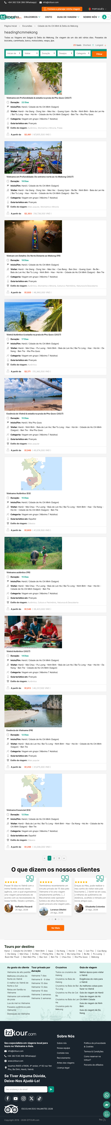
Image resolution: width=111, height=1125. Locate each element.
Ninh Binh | (42, 951)
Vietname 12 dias (39, 987)
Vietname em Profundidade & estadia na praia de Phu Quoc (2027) (39, 98)
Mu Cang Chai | (75, 954)
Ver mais (55, 928)
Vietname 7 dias (38, 975)
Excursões (27, 26)
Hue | (82, 951)
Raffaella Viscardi (24, 906)
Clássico (31, 523)
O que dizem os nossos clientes (55, 869)
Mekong (96, 957)
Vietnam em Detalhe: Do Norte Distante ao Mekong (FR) (34, 255)
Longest (100, 45)
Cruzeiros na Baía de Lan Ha (67, 1001)
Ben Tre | (56, 957)
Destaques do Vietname (18, 1013)
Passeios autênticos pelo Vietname (18, 1008)
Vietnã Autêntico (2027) (18, 651)
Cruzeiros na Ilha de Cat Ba (67, 994)
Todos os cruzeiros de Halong (66, 973)
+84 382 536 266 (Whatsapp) (22, 2)
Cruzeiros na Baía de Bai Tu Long (67, 987)
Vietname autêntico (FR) (18, 572)
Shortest (87, 45)
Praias (59, 128)
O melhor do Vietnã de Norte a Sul (17, 984)
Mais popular (33, 207)
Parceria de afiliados (93, 1065)
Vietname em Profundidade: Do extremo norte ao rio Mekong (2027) (40, 176)
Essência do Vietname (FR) (20, 730)
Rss (101, 1119)
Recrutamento (63, 1058)
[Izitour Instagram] (23, 1098)
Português (97, 9)
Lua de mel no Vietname (18, 1003)
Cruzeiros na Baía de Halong (65, 980)
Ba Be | (88, 954)
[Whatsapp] (106, 1095)
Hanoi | (8, 951)
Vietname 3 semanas (41, 998)
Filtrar (99, 54)
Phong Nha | (49, 954)
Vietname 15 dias (39, 990)
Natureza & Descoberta (87, 286)
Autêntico (32, 128)
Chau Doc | (68, 957)
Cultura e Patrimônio (66, 286)
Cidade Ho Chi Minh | (24, 951)
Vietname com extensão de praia (18, 998)
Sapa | (52, 951)
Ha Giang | (13, 954)
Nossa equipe (63, 1048)
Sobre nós (61, 1043)
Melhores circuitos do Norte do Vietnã (17, 977)
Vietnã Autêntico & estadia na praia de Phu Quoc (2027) (34, 334)
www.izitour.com (15, 1061)
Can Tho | (91, 951)
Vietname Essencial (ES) (19, 810)
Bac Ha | (62, 954)
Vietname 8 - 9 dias (40, 979)
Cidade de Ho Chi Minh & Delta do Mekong (58, 26)
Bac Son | (45, 957)
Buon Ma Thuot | (14, 957)
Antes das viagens (65, 1062)
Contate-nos (63, 1053)
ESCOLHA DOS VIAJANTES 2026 (35, 1108)
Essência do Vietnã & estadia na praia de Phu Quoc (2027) (35, 413)
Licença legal (63, 1067)
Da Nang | (63, 951)
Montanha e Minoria (46, 128)
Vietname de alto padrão (18, 972)
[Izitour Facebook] (7, 1098)
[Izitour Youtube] (15, 1098)
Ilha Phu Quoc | (83, 957)
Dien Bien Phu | (31, 957)
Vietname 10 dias (39, 983)
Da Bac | (37, 954)
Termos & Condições (93, 1051)
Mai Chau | (26, 954)
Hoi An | (73, 951)
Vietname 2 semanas (41, 994)
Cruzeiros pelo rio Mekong (64, 1007)
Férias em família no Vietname (16, 991)
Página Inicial (10, 26)
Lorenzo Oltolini (58, 909)
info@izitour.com (51, 2)
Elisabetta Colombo (95, 906)
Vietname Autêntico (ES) (19, 493)
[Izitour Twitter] (31, 1098)
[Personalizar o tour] (106, 1114)
